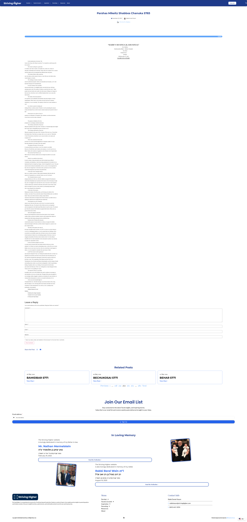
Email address (17, 414)
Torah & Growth (37, 3)
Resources (62, 3)
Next (144, 385)
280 (139, 385)
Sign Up (124, 422)
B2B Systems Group (230, 517)
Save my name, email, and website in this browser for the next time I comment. (45, 339)
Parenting (54, 3)
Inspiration (46, 3)
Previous (104, 385)
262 (132, 385)
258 (115, 385)
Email (26, 329)
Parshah (28, 3)
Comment (27, 307)
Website (27, 334)
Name (26, 324)
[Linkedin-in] (124, 517)
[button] (246, 3)
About (68, 3)
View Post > (31, 381)
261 (128, 385)
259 (119, 385)
